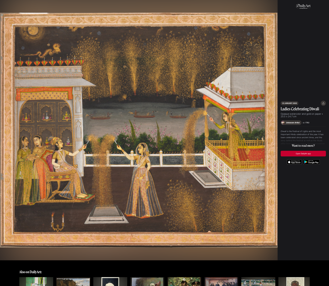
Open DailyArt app (303, 153)
